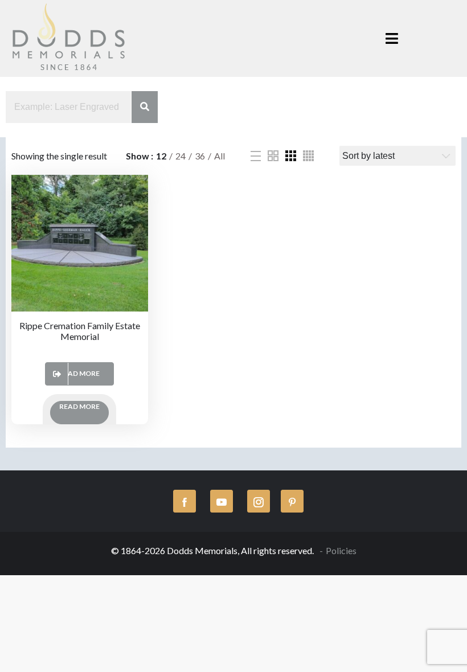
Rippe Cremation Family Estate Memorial (79, 331)
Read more (79, 373)
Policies (341, 550)
